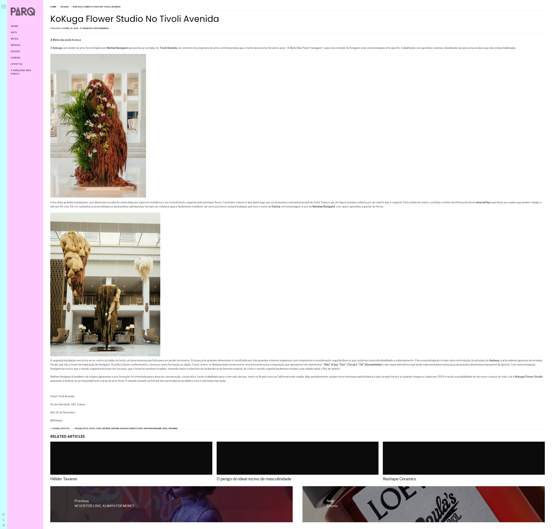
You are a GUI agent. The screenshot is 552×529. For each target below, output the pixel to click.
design (78, 428)
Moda (15, 38)
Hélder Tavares (63, 479)
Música (15, 45)
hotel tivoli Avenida (99, 428)
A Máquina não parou (21, 72)
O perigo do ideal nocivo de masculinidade (254, 479)
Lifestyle (17, 64)
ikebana (115, 428)
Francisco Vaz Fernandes (96, 28)
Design (15, 51)
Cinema (15, 57)
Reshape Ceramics (399, 479)
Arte (14, 32)
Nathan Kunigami (152, 428)
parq (164, 428)
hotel (86, 428)
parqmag (173, 428)
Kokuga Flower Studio (131, 428)
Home (14, 26)
